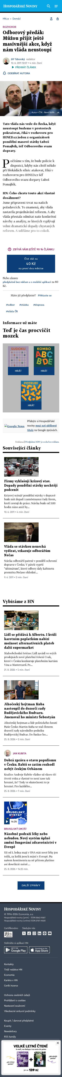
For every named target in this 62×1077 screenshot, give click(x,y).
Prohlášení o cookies (14, 1000)
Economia (9, 975)
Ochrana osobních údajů (17, 995)
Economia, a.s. (26, 914)
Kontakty (9, 964)
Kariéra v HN (11, 980)
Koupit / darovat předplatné (19, 1021)
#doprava (38, 304)
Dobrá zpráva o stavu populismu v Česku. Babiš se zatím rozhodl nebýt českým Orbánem (30, 764)
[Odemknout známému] (57, 19)
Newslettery (10, 1031)
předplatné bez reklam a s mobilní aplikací (27, 281)
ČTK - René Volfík (46, 113)
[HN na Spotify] (44, 933)
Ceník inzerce (11, 986)
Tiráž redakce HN (13, 970)
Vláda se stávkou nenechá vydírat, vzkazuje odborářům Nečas (27, 551)
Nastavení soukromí (14, 1006)
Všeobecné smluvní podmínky (19, 1011)
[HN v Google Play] (15, 949)
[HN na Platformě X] (24, 933)
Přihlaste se (44, 295)
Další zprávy (31, 885)
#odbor (10, 304)
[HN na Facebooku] (29, 933)
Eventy (7, 1026)
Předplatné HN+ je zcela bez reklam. (42, 442)
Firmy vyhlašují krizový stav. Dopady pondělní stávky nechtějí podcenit (31, 485)
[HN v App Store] (39, 949)
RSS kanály (10, 1037)
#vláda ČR (12, 311)
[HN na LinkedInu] (39, 933)
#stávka (24, 304)
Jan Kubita (19, 753)
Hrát (18, 370)
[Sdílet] (51, 19)
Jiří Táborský (18, 59)
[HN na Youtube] (49, 933)
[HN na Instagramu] (34, 933)
